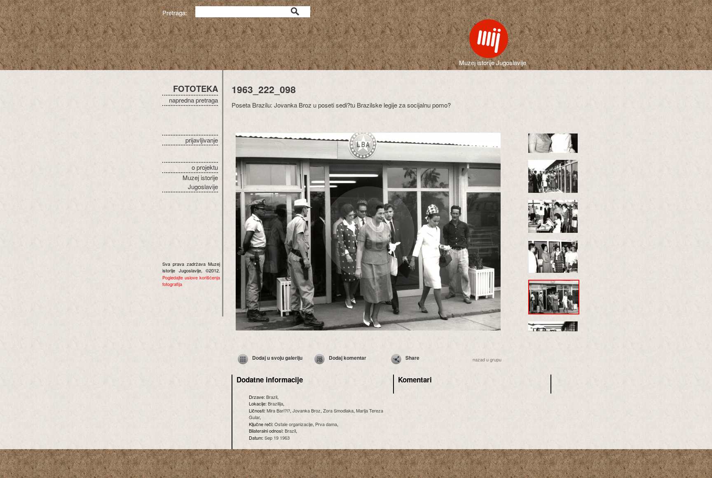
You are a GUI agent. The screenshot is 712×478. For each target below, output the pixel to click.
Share (412, 357)
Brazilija (275, 403)
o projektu (205, 167)
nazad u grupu (487, 359)
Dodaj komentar (347, 357)
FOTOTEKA (195, 88)
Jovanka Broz (307, 410)
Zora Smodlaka (338, 410)
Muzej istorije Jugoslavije (200, 182)
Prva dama (326, 424)
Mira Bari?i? (278, 410)
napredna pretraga (193, 100)
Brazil (271, 397)
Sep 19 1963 (277, 437)
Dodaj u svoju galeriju (277, 357)
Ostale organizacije (293, 424)
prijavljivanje (201, 140)
